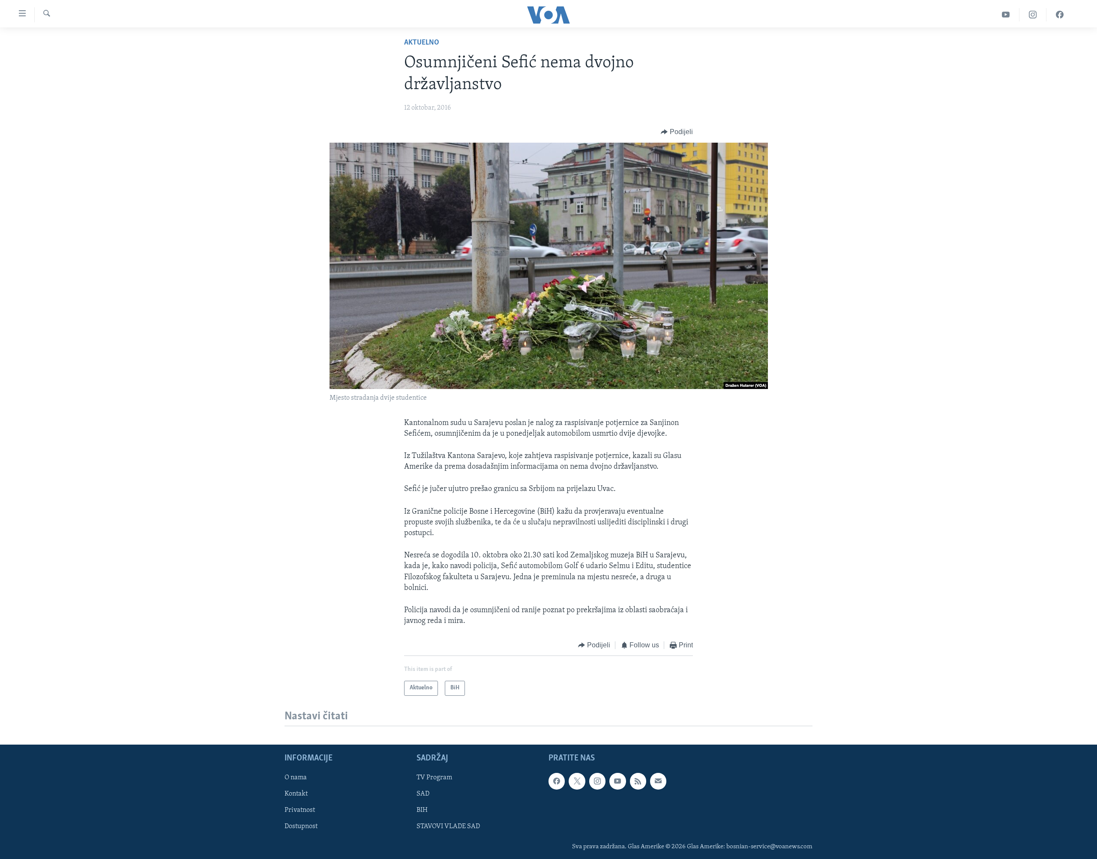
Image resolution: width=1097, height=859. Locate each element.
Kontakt (296, 793)
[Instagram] (1032, 14)
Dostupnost (301, 826)
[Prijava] (658, 781)
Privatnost (300, 810)
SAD (423, 793)
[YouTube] (1005, 14)
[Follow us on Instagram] (597, 781)
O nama (296, 777)
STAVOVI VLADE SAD (448, 826)
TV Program (434, 777)
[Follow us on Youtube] (617, 781)
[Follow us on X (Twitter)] (577, 781)
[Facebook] (1059, 14)
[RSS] (638, 781)
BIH (422, 810)
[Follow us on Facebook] (556, 781)
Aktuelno (421, 43)
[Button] (677, 132)
